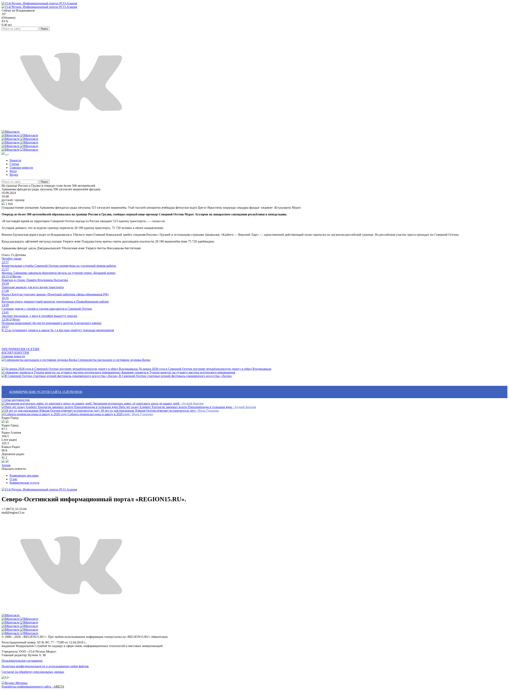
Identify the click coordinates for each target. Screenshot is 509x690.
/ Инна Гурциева (207, 410)
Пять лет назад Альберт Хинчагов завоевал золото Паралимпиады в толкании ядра (175, 407)
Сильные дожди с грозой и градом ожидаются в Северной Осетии (47, 306)
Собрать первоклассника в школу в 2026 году (98, 414)
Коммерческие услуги (24, 482)
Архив (6, 465)
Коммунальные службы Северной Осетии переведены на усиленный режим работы (59, 263)
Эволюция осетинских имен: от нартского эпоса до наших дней (136, 403)
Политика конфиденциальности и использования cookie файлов (45, 666)
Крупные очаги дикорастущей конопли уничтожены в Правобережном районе (55, 299)
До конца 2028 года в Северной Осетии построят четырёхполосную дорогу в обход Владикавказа (204, 368)
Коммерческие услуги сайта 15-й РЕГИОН (45, 392)
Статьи (14, 164)
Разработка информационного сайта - (33, 686)
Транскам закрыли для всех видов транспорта (33, 285)
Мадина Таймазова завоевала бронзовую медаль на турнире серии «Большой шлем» (59, 271)
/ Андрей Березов (192, 403)
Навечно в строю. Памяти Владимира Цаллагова (35, 278)
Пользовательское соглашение (22, 660)
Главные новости (21, 167)
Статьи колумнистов (16, 400)
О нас (13, 479)
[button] (4, 153)
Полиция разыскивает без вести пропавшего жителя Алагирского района (51, 321)
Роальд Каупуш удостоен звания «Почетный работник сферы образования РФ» (55, 292)
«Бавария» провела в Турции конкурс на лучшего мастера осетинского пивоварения (177, 372)
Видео (14, 174)
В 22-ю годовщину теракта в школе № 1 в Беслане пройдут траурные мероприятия (58, 328)
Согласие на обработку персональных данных (33, 671)
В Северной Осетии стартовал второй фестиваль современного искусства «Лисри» (175, 376)
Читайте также (11, 258)
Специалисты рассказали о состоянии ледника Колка (113, 360)
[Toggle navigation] (7, 154)
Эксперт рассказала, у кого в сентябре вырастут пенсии (39, 314)
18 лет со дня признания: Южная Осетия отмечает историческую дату (148, 410)
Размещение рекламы (24, 475)
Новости (15, 160)
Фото (13, 171)
